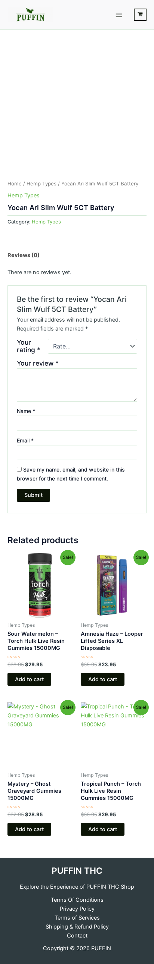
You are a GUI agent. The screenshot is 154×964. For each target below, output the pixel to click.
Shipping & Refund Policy (77, 926)
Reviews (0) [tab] (23, 255)
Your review (38, 363)
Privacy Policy (77, 908)
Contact (77, 935)
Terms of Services (77, 917)
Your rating (28, 346)
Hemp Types (41, 184)
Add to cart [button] (29, 679)
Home (14, 184)
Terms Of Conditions (77, 899)
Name (26, 411)
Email (25, 440)
